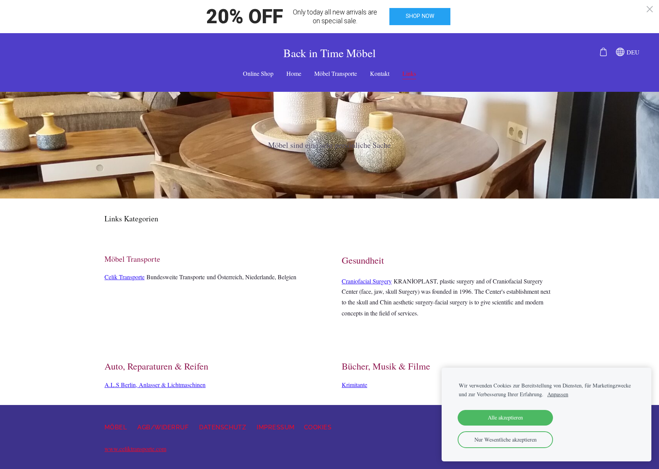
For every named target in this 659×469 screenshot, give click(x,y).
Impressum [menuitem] (275, 427)
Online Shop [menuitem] (258, 73)
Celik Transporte (124, 277)
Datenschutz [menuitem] (222, 427)
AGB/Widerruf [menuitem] (162, 427)
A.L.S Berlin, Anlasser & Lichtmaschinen (155, 385)
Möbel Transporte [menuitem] (335, 73)
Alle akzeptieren (505, 417)
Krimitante (354, 385)
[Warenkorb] (603, 52)
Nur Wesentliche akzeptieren (505, 439)
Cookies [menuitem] (317, 427)
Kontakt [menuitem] (379, 73)
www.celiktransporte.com (135, 449)
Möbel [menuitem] (115, 427)
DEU (632, 52)
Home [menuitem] (293, 73)
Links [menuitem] (409, 73)
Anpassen (557, 394)
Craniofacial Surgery (367, 281)
